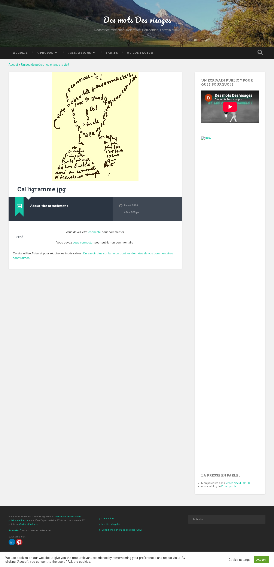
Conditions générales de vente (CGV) (121, 529)
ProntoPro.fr (15, 530)
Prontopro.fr (228, 486)
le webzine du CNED (238, 483)
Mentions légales (110, 524)
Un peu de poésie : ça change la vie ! (45, 64)
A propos (44, 52)
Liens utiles (107, 518)
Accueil (20, 52)
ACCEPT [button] (261, 559)
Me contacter (140, 52)
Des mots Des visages (137, 19)
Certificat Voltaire (28, 524)
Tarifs (111, 52)
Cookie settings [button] (239, 560)
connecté (94, 232)
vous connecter (83, 242)
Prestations (79, 52)
